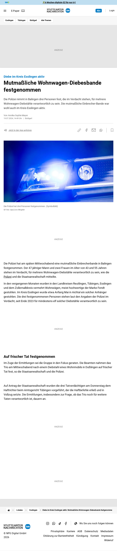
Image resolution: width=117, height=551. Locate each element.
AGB (79, 531)
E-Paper (15, 10)
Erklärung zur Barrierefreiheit (58, 535)
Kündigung (82, 535)
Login (112, 10)
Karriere (71, 531)
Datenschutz (91, 531)
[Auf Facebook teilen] (86, 130)
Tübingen (21, 20)
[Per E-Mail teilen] (94, 130)
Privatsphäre (57, 531)
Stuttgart (33, 20)
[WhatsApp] (53, 523)
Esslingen (9, 20)
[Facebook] (66, 523)
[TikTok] (59, 523)
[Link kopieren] (79, 130)
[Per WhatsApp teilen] (101, 130)
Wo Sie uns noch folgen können (96, 523)
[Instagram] (47, 523)
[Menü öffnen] (5, 11)
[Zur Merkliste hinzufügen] (111, 130)
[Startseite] (8, 510)
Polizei (8, 276)
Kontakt (94, 535)
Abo (99, 10)
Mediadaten (107, 531)
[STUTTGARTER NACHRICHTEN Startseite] (58, 10)
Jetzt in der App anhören (20, 130)
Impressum (107, 535)
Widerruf (108, 540)
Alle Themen (46, 20)
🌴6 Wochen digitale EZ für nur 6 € (59, 2)
